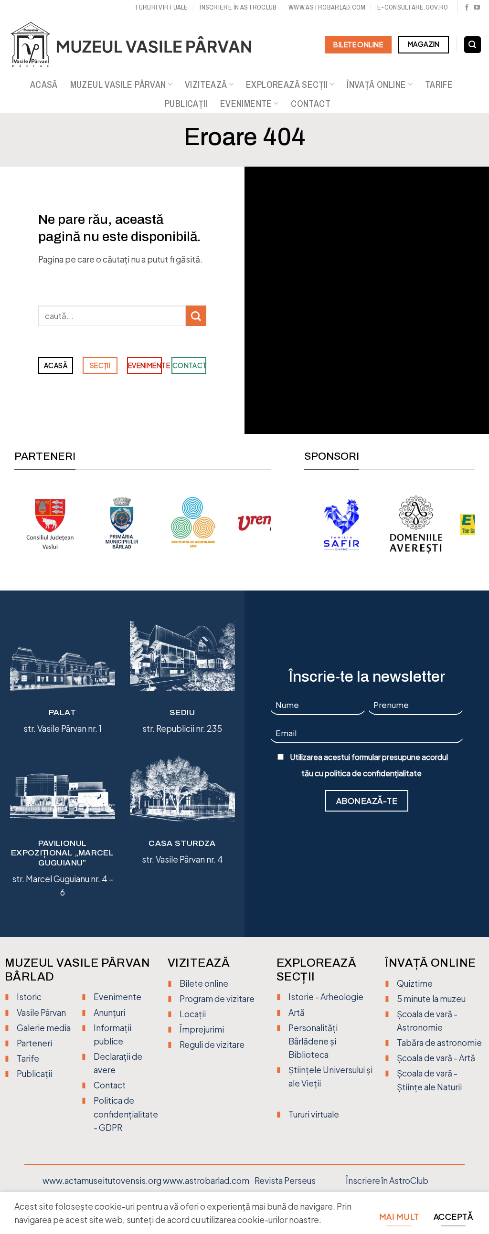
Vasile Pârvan (41, 1012)
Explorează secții (287, 84)
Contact (310, 103)
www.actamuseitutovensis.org (102, 1180)
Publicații (186, 103)
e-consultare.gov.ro (412, 6)
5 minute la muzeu (431, 998)
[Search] (472, 44)
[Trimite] (196, 316)
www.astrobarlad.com (326, 6)
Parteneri (34, 1043)
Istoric (29, 996)
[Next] (265, 522)
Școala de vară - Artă (436, 1058)
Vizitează (206, 84)
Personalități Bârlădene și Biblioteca (313, 1041)
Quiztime (415, 983)
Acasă (44, 84)
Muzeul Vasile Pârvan (118, 84)
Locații (193, 1014)
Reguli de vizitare (212, 1044)
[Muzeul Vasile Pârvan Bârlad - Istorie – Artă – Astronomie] (139, 45)
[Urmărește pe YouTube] (477, 7)
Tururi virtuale (161, 6)
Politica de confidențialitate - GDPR (126, 1113)
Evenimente (246, 103)
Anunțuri (109, 1012)
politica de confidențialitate (373, 773)
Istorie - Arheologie (325, 996)
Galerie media (44, 1028)
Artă (296, 1012)
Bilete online (204, 983)
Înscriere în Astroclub (238, 6)
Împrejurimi (202, 1029)
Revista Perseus (285, 1180)
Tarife (439, 84)
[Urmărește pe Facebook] (467, 7)
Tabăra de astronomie (439, 1042)
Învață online (376, 84)
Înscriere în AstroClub (387, 1180)
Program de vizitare (217, 998)
